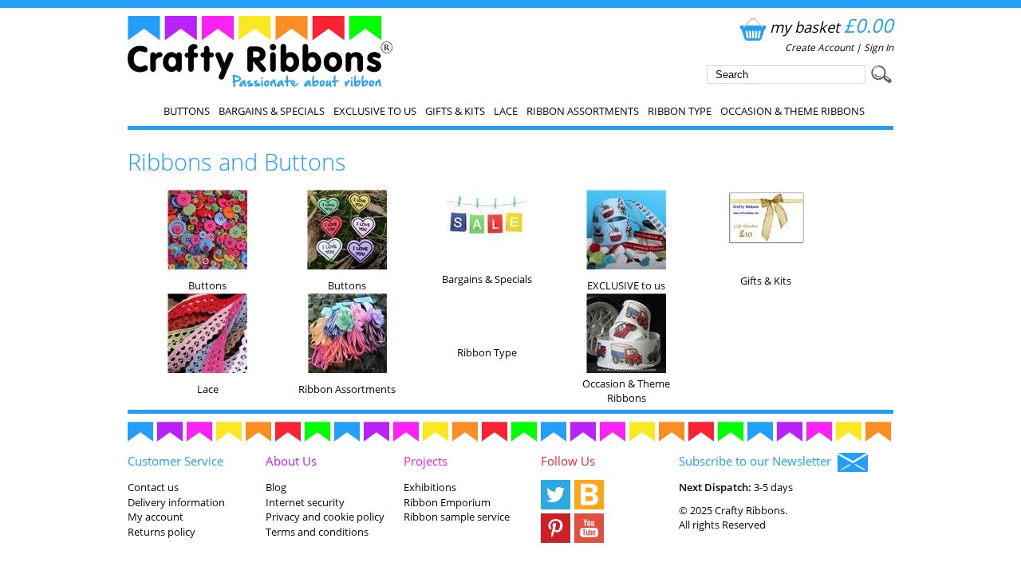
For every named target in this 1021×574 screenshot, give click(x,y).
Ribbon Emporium (447, 502)
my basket (831, 27)
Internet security (305, 502)
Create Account (819, 47)
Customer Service (175, 461)
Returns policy (161, 532)
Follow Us (568, 461)
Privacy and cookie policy (325, 516)
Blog (276, 487)
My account (155, 516)
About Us (291, 461)
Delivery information (176, 502)
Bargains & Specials (272, 111)
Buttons (187, 111)
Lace (506, 111)
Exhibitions (430, 487)
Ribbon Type (680, 111)
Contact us (153, 487)
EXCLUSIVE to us (374, 111)
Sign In (878, 47)
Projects (425, 461)
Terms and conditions (317, 532)
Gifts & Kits (455, 111)
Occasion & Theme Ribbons (792, 111)
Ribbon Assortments (582, 111)
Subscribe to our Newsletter (758, 461)
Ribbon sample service (457, 516)
